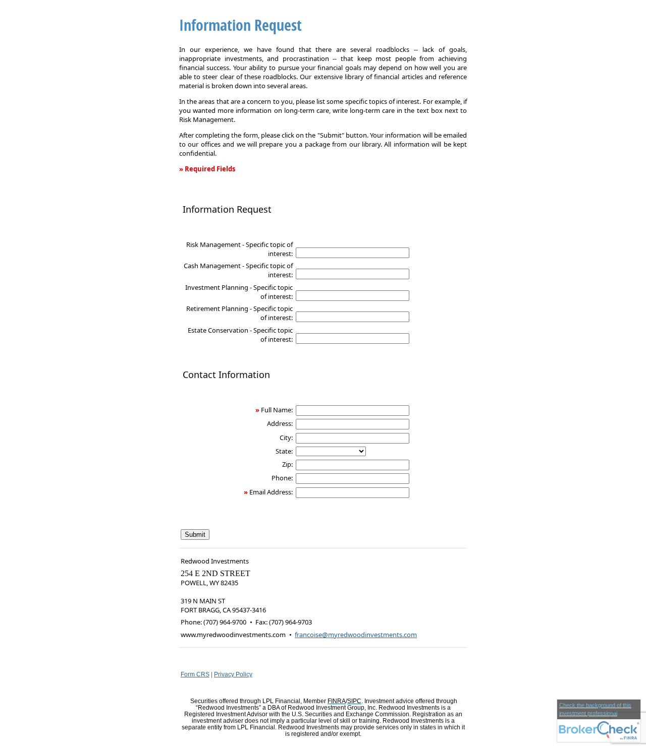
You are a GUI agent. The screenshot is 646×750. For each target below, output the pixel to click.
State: (284, 451)
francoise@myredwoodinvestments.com (356, 634)
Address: (280, 423)
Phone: (282, 477)
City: (286, 437)
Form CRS (195, 674)
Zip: (287, 464)
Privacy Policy (233, 674)
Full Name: (277, 409)
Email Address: (271, 491)
